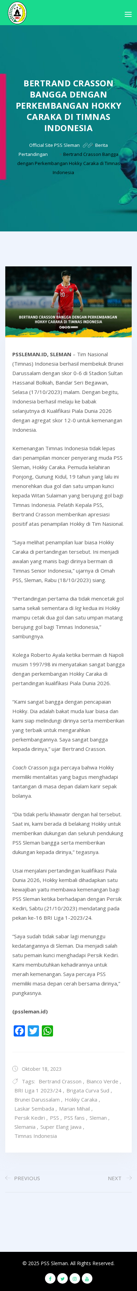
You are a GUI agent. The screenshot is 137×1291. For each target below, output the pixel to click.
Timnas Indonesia (35, 1135)
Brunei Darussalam (37, 1099)
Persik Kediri (29, 1117)
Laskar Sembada (34, 1108)
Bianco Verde (102, 1081)
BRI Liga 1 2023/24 (37, 1090)
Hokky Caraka (81, 1099)
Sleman (98, 1117)
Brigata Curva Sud (87, 1090)
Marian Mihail (74, 1108)
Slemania (24, 1126)
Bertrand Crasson (60, 1081)
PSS (54, 1117)
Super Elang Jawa (60, 1126)
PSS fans (74, 1117)
